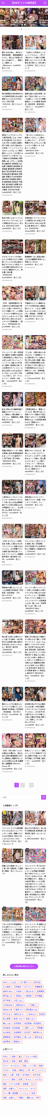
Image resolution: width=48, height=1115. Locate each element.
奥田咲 (29, 996)
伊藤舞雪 (38, 987)
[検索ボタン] (45, 3)
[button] (19, 29)
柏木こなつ (30, 1019)
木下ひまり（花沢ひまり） (14, 1014)
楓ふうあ (6, 1023)
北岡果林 (40, 991)
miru (5, 982)
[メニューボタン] (3, 3)
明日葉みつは (31, 1010)
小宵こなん (18, 1000)
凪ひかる (29, 991)
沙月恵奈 (17, 1023)
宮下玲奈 (6, 1000)
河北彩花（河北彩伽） (12, 1028)
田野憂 (40, 1028)
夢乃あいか (7, 996)
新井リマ (19, 1010)
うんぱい (13, 982)
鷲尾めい (17, 1042)
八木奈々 (19, 991)
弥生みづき (7, 1010)
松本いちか (18, 1019)
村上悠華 (6, 1019)
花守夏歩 (17, 1037)
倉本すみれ (7, 991)
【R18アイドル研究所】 (24, 3)
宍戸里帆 (38, 996)
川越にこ (34, 1005)
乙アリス (28, 987)
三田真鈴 (17, 987)
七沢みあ (36, 982)
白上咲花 (6, 1032)
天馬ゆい (19, 996)
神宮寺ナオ (37, 1032)
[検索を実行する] (43, 797)
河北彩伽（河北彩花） (33, 1023)
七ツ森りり (25, 982)
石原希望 (17, 1032)
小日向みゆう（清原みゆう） (15, 1005)
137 (31, 785)
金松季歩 (6, 1042)
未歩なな (32, 1014)
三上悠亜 (6, 987)
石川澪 (27, 1032)
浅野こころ (29, 1028)
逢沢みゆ (38, 1037)
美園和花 (6, 1037)
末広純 (42, 1014)
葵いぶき (28, 1037)
